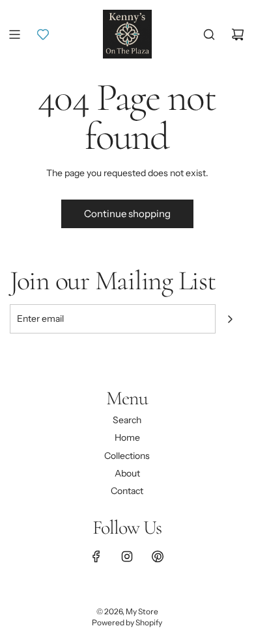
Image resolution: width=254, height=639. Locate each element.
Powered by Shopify (127, 622)
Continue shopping (127, 213)
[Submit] (230, 319)
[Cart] (237, 34)
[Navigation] (14, 34)
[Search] (209, 34)
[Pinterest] (157, 556)
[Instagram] (127, 556)
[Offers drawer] (43, 34)
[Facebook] (96, 556)
